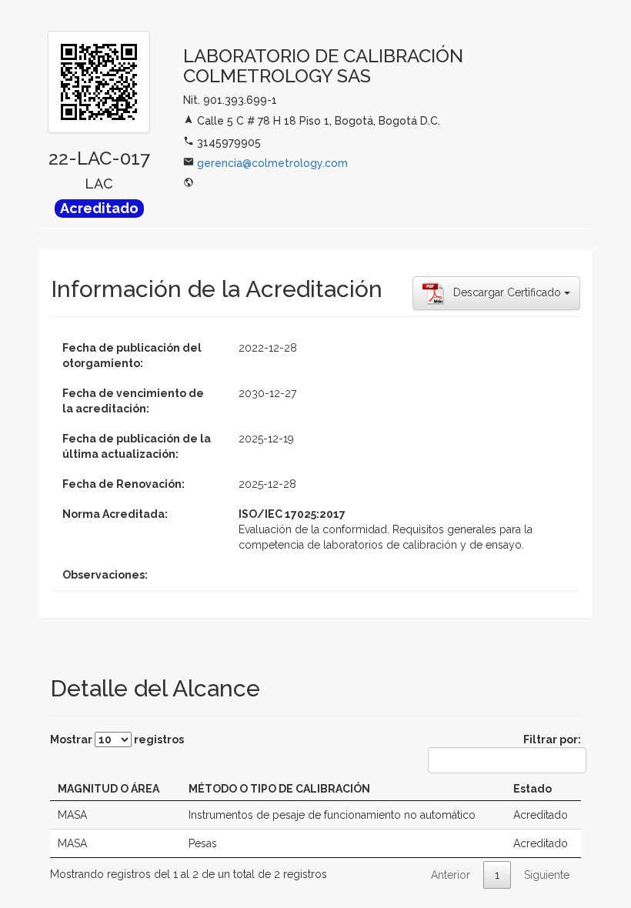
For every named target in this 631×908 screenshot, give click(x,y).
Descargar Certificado (504, 292)
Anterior (450, 875)
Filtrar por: (552, 739)
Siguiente (546, 875)
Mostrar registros (117, 739)
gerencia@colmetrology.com (272, 163)
